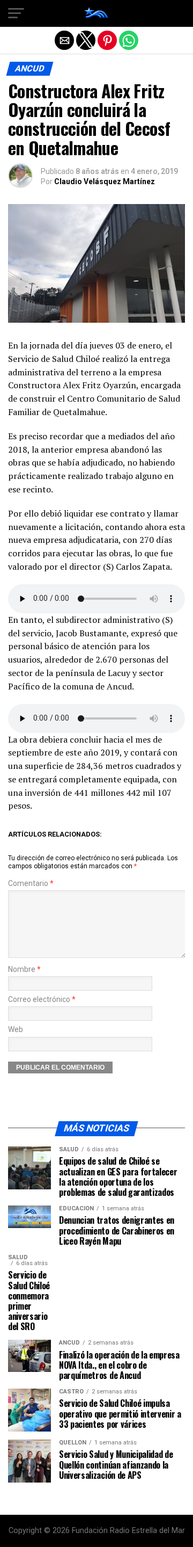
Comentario (31, 884)
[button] (16, 13)
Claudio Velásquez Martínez (104, 181)
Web (15, 1030)
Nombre (24, 969)
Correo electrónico (42, 1000)
